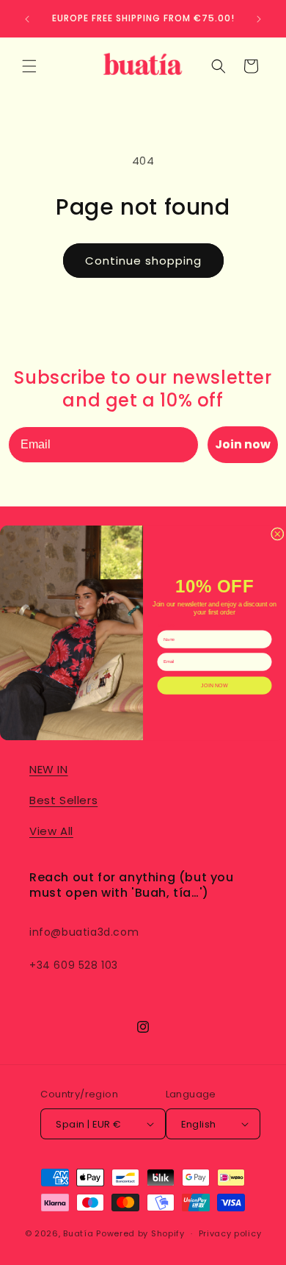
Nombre (166, 625)
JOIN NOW (214, 685)
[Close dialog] (278, 534)
